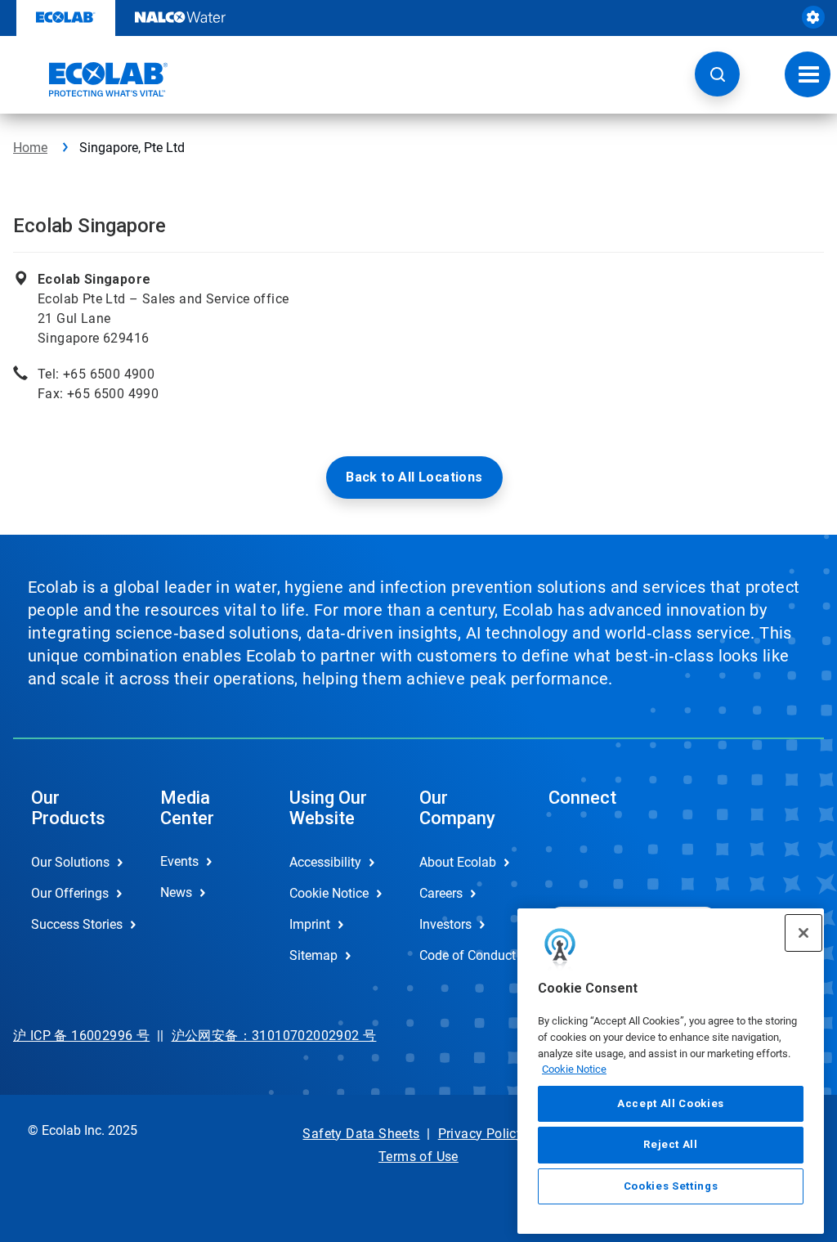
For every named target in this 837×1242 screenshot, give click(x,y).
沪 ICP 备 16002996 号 (81, 1035)
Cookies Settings (671, 1186)
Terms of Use (418, 1156)
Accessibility (325, 862)
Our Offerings (70, 893)
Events (179, 861)
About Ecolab (457, 862)
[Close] (803, 933)
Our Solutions (70, 862)
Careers (441, 893)
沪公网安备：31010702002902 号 (274, 1035)
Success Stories (77, 924)
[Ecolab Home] (90, 79)
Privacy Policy (481, 1133)
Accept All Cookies (670, 1103)
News (176, 892)
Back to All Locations (414, 477)
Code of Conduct (466, 955)
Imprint (309, 924)
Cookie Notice (574, 1069)
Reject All (670, 1144)
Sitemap (313, 955)
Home (30, 147)
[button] (717, 74)
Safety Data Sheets (360, 1133)
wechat (573, 856)
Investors (445, 924)
